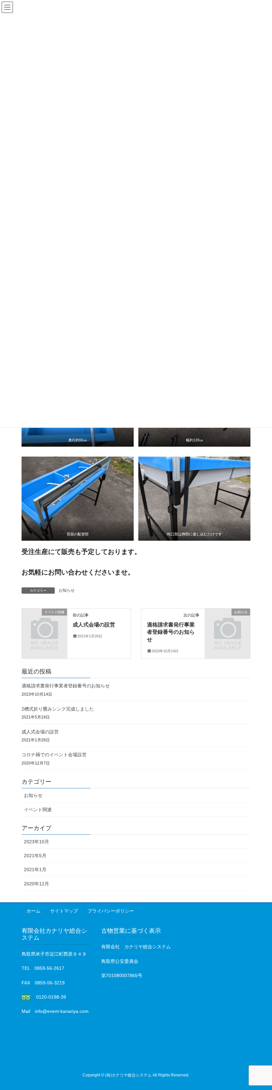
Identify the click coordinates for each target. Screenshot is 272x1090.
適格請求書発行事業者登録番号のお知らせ (171, 632)
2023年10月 (36, 841)
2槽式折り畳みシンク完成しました (58, 709)
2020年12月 (36, 883)
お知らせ (67, 590)
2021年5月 (35, 855)
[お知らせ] (227, 622)
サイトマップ (64, 911)
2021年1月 (35, 869)
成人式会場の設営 (94, 624)
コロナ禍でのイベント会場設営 (54, 754)
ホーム (33, 911)
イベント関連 (38, 809)
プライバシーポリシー (111, 911)
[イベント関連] (44, 622)
